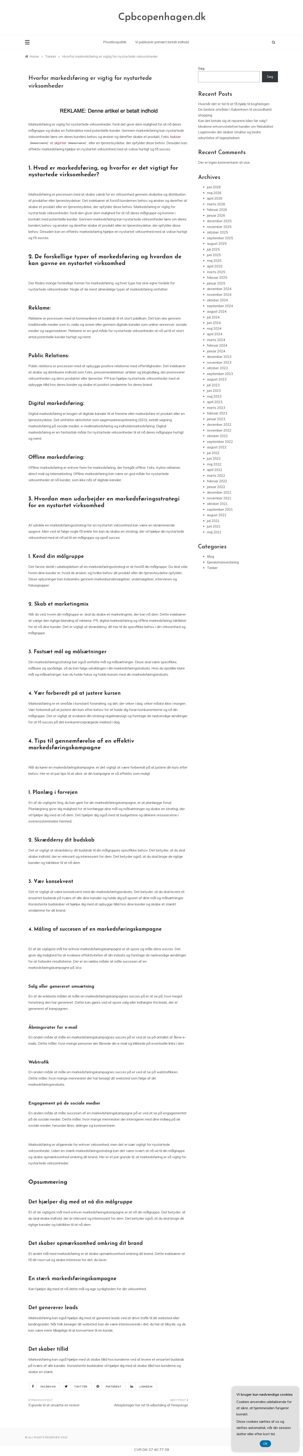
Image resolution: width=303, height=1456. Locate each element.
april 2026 (214, 198)
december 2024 (219, 289)
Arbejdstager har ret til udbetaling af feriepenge (151, 1405)
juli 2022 (213, 453)
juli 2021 (213, 521)
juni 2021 (214, 526)
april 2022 (214, 470)
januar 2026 (216, 215)
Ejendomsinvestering (223, 562)
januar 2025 (216, 283)
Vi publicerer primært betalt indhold (162, 42)
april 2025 (214, 266)
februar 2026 (217, 210)
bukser (175, 136)
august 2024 (216, 311)
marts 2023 (216, 408)
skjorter (60, 143)
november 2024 (219, 294)
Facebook (48, 1386)
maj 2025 (214, 261)
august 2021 (216, 515)
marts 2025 (216, 272)
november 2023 (219, 362)
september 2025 (220, 238)
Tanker (212, 568)
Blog (210, 556)
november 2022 (219, 430)
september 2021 (220, 509)
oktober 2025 (217, 232)
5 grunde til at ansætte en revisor (54, 1405)
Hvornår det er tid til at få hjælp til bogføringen (234, 104)
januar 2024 (216, 351)
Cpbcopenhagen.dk (162, 17)
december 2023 (219, 357)
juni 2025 (214, 255)
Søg (201, 68)
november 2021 (219, 498)
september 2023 (220, 374)
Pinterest (114, 1386)
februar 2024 (217, 345)
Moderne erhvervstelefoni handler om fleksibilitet (235, 126)
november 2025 (219, 227)
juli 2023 (213, 385)
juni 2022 (214, 458)
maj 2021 (214, 532)
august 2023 (216, 379)
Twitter (81, 1386)
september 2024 (220, 306)
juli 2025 (213, 249)
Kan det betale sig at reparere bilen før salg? (232, 121)
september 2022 (220, 442)
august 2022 (216, 447)
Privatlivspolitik (114, 42)
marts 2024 (216, 340)
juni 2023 (214, 391)
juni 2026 (214, 187)
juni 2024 (214, 323)
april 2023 (214, 402)
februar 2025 (217, 277)
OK (265, 1443)
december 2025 (219, 221)
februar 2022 (217, 481)
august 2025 (216, 243)
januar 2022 (216, 487)
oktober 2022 (217, 436)
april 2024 (214, 334)
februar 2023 (217, 413)
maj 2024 (214, 328)
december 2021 (219, 492)
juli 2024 (213, 317)
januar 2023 (216, 419)
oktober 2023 (217, 368)
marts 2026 (216, 204)
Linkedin (146, 1386)
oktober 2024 (217, 300)
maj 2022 (214, 464)
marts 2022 (216, 475)
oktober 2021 (217, 504)
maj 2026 (214, 193)
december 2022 (219, 424)
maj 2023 (214, 396)
